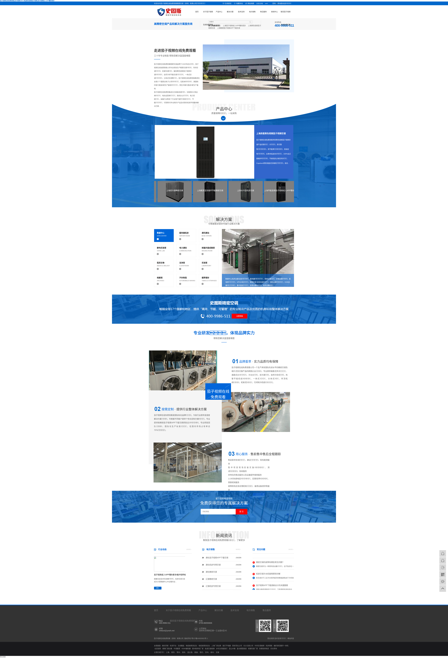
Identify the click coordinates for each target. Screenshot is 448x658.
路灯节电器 (227, 646)
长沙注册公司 (248, 646)
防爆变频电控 (264, 648)
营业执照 (270, 638)
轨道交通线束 (210, 648)
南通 (196, 652)
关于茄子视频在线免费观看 (208, 14)
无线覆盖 (181, 646)
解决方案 (230, 12)
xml (266, 3)
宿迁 (201, 652)
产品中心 (219, 12)
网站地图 (251, 3)
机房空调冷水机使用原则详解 (268, 564)
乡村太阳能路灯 (222, 648)
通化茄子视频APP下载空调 (217, 558)
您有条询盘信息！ (282, 3)
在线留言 (228, 3)
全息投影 (157, 648)
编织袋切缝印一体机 (281, 646)
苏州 (206, 652)
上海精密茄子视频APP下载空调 (228, 28)
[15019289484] (442, 567)
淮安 (183, 652)
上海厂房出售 (216, 646)
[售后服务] (442, 560)
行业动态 (162, 549)
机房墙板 (269, 646)
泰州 (212, 652)
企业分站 (259, 3)
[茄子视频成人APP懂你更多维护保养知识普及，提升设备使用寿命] (169, 564)
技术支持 (241, 12)
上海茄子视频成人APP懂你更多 (234, 25)
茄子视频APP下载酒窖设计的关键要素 (272, 576)
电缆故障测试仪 (191, 646)
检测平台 (173, 646)
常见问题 (261, 549)
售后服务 (263, 12)
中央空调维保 (259, 646)
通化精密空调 (211, 572)
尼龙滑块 (273, 648)
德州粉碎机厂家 (197, 648)
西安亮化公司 (237, 646)
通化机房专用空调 (213, 565)
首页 (197, 12)
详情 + (158, 588)
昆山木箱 (232, 648)
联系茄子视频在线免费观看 (285, 14)
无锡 (217, 652)
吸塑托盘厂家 (253, 648)
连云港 (189, 652)
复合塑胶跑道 (242, 648)
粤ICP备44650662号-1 (199, 638)
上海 (167, 652)
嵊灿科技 (290, 638)
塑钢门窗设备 (167, 648)
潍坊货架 (165, 646)
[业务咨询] (442, 553)
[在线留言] (442, 581)
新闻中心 (274, 12)
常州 (178, 652)
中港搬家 (177, 648)
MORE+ (188, 549)
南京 (173, 652)
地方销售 (252, 12)
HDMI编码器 (186, 648)
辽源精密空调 (211, 579)
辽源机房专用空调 (213, 586)
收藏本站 (239, 3)
